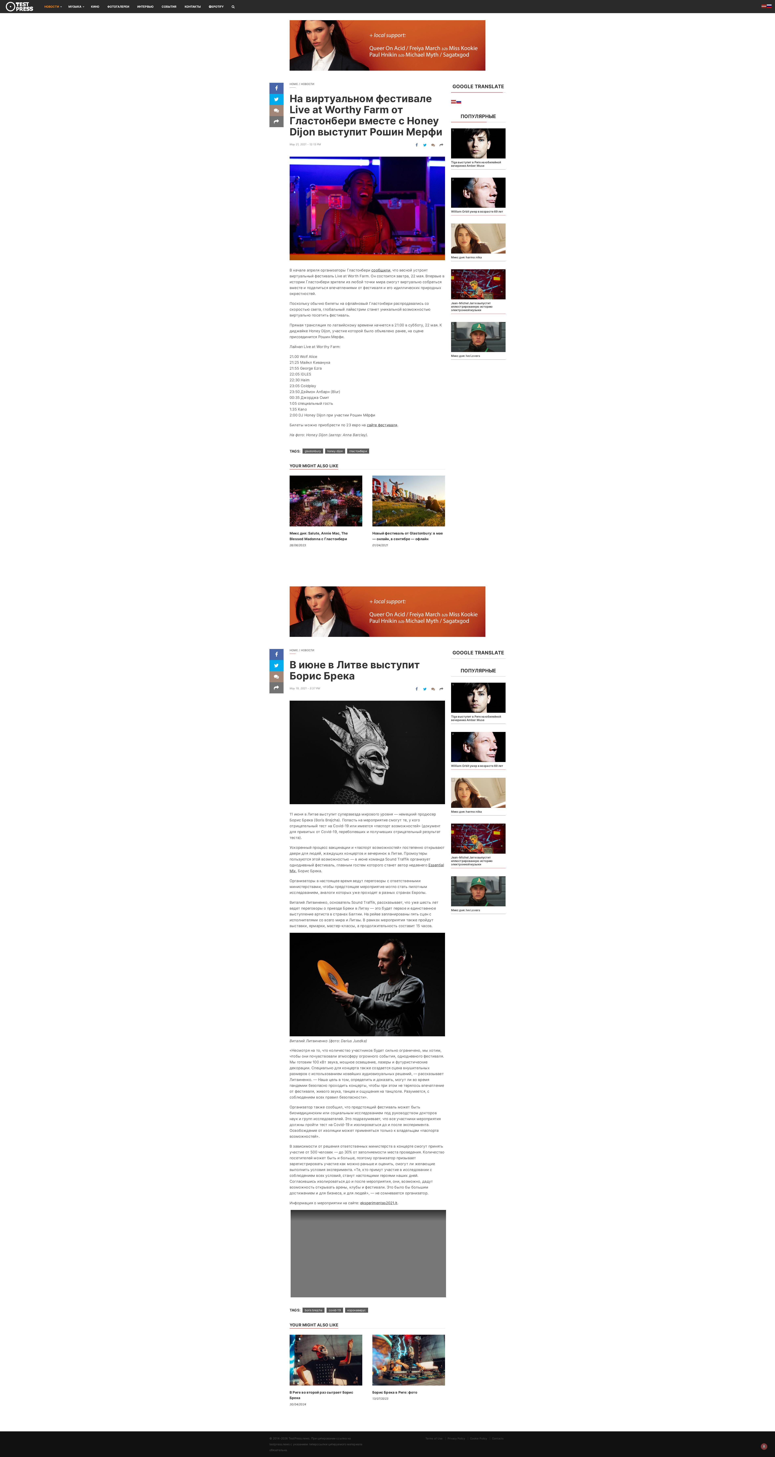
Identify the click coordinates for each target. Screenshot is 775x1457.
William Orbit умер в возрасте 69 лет (477, 211)
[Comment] (276, 110)
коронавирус (356, 1310)
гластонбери (358, 451)
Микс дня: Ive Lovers (465, 355)
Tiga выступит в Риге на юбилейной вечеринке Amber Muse (476, 163)
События (169, 6)
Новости (51, 6)
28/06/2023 (298, 545)
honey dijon (335, 451)
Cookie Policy (478, 1438)
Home (294, 84)
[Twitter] (276, 99)
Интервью (145, 6)
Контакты (193, 6)
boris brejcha (313, 1310)
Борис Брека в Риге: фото (394, 1392)
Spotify (217, 6)
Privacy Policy (456, 1438)
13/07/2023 (380, 1398)
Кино (95, 6)
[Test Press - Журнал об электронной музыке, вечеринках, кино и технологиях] (22, 6)
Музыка (75, 6)
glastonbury (313, 451)
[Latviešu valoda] (453, 101)
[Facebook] (276, 88)
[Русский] (459, 101)
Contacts (498, 1438)
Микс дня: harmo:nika (466, 257)
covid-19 (335, 1310)
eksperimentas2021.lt (378, 1203)
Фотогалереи (118, 6)
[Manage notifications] (764, 1446)
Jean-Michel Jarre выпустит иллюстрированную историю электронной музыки (472, 306)
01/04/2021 (380, 545)
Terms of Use (434, 1438)
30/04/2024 (298, 1404)
